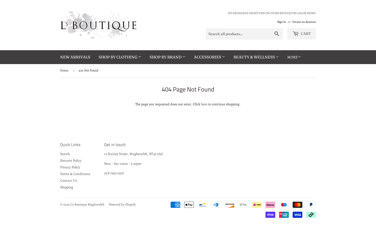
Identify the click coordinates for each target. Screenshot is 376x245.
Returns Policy (70, 160)
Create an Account (304, 22)
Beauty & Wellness (255, 57)
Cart (305, 33)
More (292, 57)
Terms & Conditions (75, 173)
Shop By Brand (166, 57)
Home (64, 70)
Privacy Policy (70, 167)
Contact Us (68, 180)
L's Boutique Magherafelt (87, 204)
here (204, 104)
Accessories (208, 57)
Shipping (66, 187)
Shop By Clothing (118, 57)
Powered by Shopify (122, 204)
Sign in (281, 22)
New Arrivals (75, 57)
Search (65, 153)
